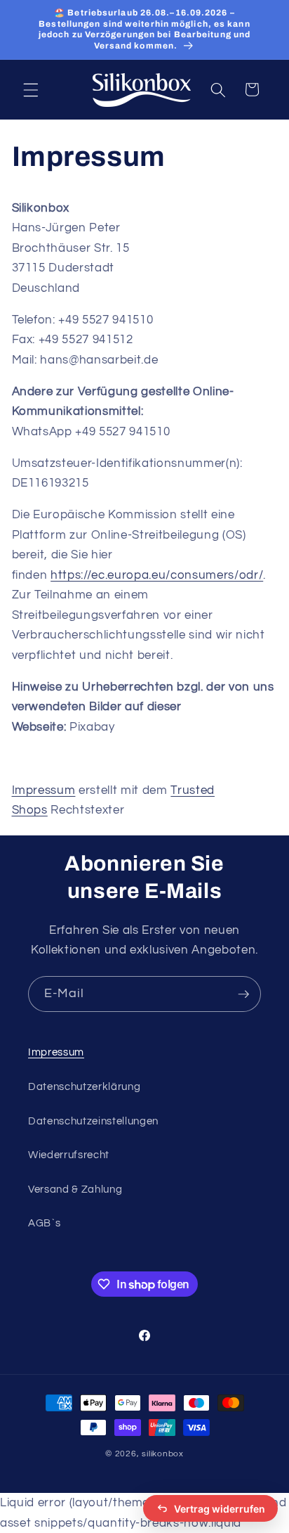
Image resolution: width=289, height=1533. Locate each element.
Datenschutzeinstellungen (93, 1121)
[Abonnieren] (243, 994)
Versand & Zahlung (75, 1189)
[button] (31, 89)
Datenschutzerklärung (84, 1086)
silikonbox (163, 1453)
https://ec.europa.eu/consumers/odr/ (157, 575)
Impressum (44, 790)
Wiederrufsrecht (68, 1154)
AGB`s (44, 1223)
